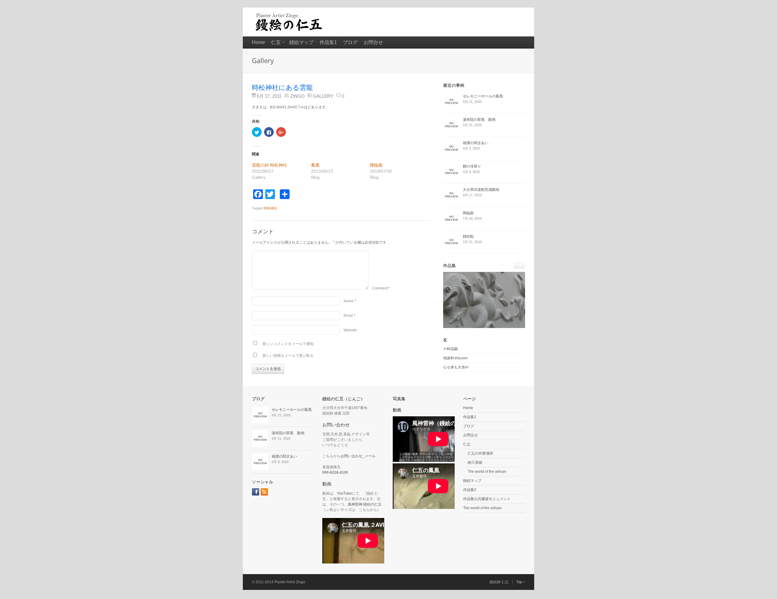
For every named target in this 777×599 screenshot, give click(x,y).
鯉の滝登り (472, 166)
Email (348, 315)
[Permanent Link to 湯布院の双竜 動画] (453, 125)
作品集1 (328, 42)
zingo (297, 96)
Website (350, 330)
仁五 (276, 42)
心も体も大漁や (456, 367)
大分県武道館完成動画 (481, 190)
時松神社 (270, 208)
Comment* (381, 288)
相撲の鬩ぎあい (475, 143)
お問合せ (373, 42)
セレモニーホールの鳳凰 (483, 96)
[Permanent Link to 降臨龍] (453, 218)
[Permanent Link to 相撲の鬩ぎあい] (453, 148)
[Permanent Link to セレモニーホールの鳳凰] (453, 101)
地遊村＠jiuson (455, 358)
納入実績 (475, 462)
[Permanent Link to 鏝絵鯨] (453, 242)
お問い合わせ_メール (358, 456)
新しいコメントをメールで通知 (288, 344)
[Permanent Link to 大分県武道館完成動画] (453, 195)
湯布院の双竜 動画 (479, 119)
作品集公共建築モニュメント (487, 499)
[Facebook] (255, 492)
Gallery (323, 96)
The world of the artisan (487, 471)
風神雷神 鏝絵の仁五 (365, 504)
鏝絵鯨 (468, 236)
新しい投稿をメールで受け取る (288, 356)
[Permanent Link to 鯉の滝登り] (453, 172)
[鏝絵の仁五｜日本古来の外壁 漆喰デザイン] (290, 35)
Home (258, 42)
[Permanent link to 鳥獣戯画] (484, 327)
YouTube (344, 493)
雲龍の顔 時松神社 (269, 165)
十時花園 (450, 349)
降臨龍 (376, 165)
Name (349, 301)
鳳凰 (315, 165)
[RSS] (264, 492)
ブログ (350, 42)
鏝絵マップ (301, 42)
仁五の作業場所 (480, 453)
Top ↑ (520, 582)
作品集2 (469, 490)
